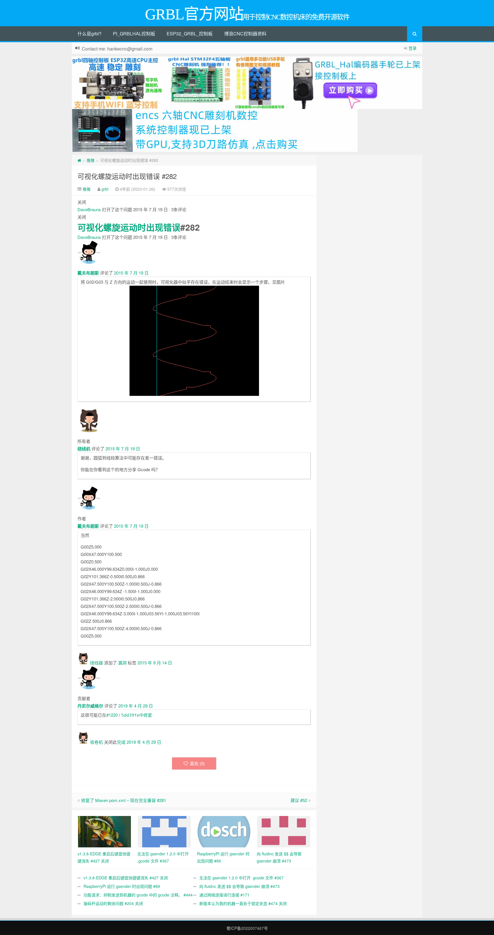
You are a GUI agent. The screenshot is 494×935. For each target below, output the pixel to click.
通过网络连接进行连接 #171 (224, 895)
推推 (91, 160)
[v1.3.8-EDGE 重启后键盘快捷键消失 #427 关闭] (104, 831)
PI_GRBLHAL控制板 (134, 33)
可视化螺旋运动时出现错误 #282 (127, 176)
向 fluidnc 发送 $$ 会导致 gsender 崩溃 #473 (239, 886)
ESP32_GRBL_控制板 (190, 33)
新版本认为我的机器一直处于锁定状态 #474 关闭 (243, 903)
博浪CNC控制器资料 (245, 33)
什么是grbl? (89, 33)
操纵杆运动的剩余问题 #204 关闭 (113, 903)
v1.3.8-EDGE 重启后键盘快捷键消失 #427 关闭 (125, 877)
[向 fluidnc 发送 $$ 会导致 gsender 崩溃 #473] (283, 831)
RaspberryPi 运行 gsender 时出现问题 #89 (121, 886)
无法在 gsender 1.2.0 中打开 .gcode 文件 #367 (241, 877)
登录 (413, 48)
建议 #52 (298, 800)
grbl (104, 189)
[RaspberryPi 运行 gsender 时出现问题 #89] (224, 831)
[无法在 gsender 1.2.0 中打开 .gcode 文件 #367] (164, 831)
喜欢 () (197, 763)
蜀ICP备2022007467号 (247, 928)
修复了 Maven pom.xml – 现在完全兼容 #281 (123, 800)
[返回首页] (79, 160)
